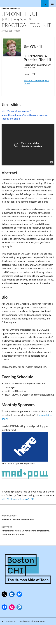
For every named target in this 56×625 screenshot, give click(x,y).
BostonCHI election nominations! (18, 518)
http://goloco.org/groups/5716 (18, 498)
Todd (17, 31)
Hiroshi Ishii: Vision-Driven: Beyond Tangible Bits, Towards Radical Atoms (25, 531)
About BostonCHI (9, 621)
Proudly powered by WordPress (31, 621)
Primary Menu (52, 3)
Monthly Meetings (11, 8)
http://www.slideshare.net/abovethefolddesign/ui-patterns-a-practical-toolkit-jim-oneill (25, 115)
